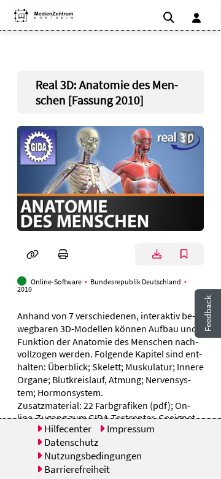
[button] (38, 15)
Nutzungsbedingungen (92, 455)
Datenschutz (70, 442)
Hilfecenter (66, 428)
